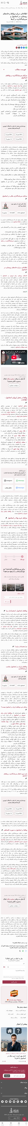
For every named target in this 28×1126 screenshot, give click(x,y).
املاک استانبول (16, 221)
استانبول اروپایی (11, 412)
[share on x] (19, 48)
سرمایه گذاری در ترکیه (21, 1010)
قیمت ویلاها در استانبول (21, 347)
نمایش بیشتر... (8, 487)
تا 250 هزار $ (9, 134)
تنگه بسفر (22, 431)
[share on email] (17, 48)
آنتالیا (12, 212)
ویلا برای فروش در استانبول (14, 85)
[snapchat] (2, 1101)
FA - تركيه (16, 1118)
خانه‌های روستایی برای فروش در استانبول (15, 275)
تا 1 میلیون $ (9, 139)
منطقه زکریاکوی (20, 442)
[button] (5, 967)
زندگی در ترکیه (14, 1017)
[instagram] (14, 1101)
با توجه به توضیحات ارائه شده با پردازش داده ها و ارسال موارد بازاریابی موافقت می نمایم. (13, 977)
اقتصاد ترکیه (23, 1017)
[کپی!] (26, 80)
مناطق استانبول (22, 406)
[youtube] (25, 1101)
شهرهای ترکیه (9, 1010)
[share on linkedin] (21, 48)
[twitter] (18, 1101)
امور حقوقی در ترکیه (21, 1014)
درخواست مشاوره (14, 385)
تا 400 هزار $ (19, 139)
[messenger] (6, 1101)
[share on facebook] (24, 48)
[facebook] (22, 1101)
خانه (26, 7)
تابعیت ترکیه (10, 1014)
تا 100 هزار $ (19, 134)
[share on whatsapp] (26, 48)
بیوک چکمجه (5, 721)
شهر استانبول (18, 90)
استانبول (21, 212)
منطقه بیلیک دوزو (19, 435)
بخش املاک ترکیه (11, 868)
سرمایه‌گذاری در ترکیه (7, 241)
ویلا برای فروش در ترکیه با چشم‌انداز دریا (11, 525)
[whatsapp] (10, 1101)
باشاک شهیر (15, 723)
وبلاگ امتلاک (20, 7)
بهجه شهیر (16, 449)
